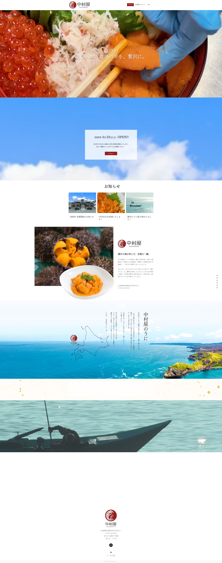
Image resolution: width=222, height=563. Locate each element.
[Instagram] (111, 545)
